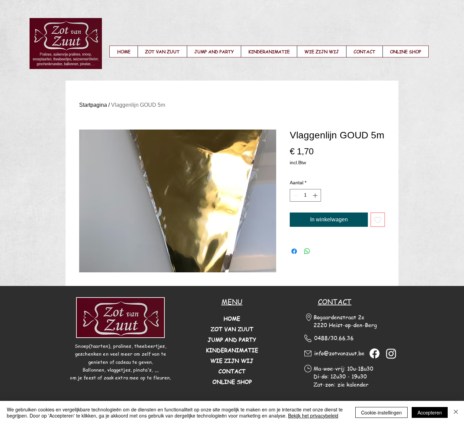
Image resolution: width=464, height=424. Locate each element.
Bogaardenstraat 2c (339, 317)
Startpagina (93, 105)
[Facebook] (374, 353)
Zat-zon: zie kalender (341, 384)
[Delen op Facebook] (294, 251)
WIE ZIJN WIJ (231, 360)
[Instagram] (391, 353)
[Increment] (315, 195)
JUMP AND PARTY (232, 339)
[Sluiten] (456, 412)
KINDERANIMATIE (232, 350)
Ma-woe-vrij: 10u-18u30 (343, 368)
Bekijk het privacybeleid (313, 415)
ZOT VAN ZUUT (232, 329)
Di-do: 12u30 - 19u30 (340, 376)
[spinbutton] (305, 195)
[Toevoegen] (378, 220)
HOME (232, 318)
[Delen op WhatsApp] (307, 251)
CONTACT (232, 371)
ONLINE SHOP (232, 382)
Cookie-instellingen (381, 412)
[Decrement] (295, 195)
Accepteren (429, 412)
